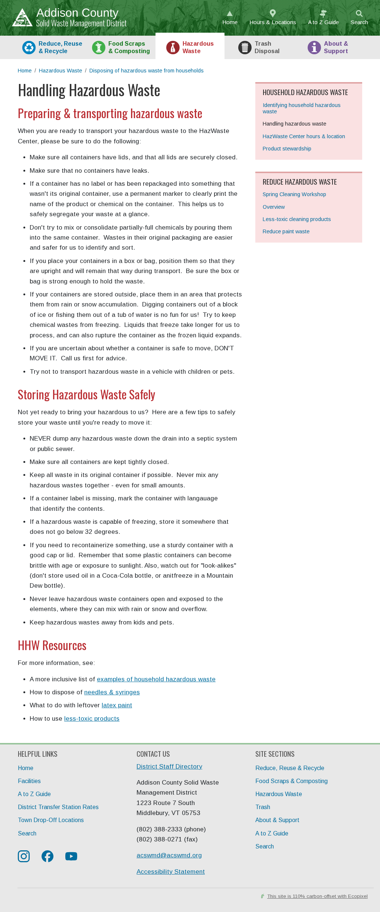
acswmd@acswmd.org (169, 855)
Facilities (29, 781)
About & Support (277, 820)
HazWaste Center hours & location (304, 136)
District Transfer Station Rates (58, 807)
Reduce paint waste (286, 231)
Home (230, 22)
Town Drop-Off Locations (51, 820)
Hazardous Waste (60, 71)
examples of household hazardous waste (156, 679)
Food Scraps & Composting (291, 781)
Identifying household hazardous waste (302, 108)
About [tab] (336, 47)
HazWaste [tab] (198, 47)
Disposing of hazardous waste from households (146, 71)
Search (359, 22)
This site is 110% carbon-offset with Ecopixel (317, 896)
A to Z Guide (34, 794)
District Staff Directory (169, 766)
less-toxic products (91, 718)
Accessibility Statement (171, 871)
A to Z (323, 22)
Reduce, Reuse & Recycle (289, 768)
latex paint (117, 705)
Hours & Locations (272, 22)
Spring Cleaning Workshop (294, 194)
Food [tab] (129, 47)
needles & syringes (112, 692)
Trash (262, 807)
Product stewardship (287, 149)
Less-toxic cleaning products (297, 219)
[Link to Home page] (66, 18)
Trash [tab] (267, 47)
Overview (274, 207)
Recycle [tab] (60, 47)
